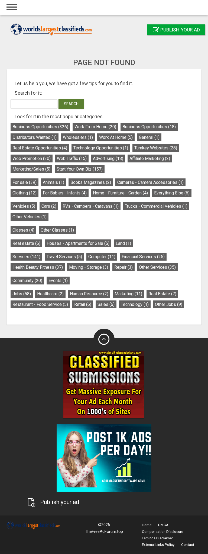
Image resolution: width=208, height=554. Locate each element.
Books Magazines (90, 182)
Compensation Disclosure (162, 532)
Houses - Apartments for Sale (78, 243)
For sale (24, 182)
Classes (23, 230)
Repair (123, 267)
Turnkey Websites (155, 147)
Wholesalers (78, 137)
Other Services (157, 267)
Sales (106, 304)
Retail (82, 304)
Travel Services (64, 256)
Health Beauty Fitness (37, 267)
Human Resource (89, 293)
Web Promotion (31, 158)
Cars (48, 206)
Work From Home (95, 126)
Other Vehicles (29, 216)
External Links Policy (158, 545)
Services (26, 256)
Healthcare (50, 293)
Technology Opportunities (100, 147)
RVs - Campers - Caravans (91, 206)
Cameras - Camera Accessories (150, 182)
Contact (187, 545)
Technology (135, 304)
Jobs (21, 293)
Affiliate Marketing (149, 158)
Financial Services (143, 256)
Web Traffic (72, 158)
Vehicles (23, 206)
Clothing (24, 193)
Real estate (26, 243)
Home (146, 525)
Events (58, 280)
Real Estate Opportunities (39, 147)
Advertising (108, 158)
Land (123, 243)
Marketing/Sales (31, 169)
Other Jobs (168, 304)
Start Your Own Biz (80, 169)
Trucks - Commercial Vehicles (156, 206)
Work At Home (116, 137)
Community (27, 280)
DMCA (163, 525)
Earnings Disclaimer (157, 538)
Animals (53, 182)
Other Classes (57, 230)
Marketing (128, 293)
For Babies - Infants (65, 193)
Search (71, 104)
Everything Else (172, 193)
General (149, 137)
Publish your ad (179, 30)
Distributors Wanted (34, 137)
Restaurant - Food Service (40, 304)
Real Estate (162, 293)
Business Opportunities (40, 126)
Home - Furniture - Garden (120, 193)
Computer (101, 256)
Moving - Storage (88, 267)
